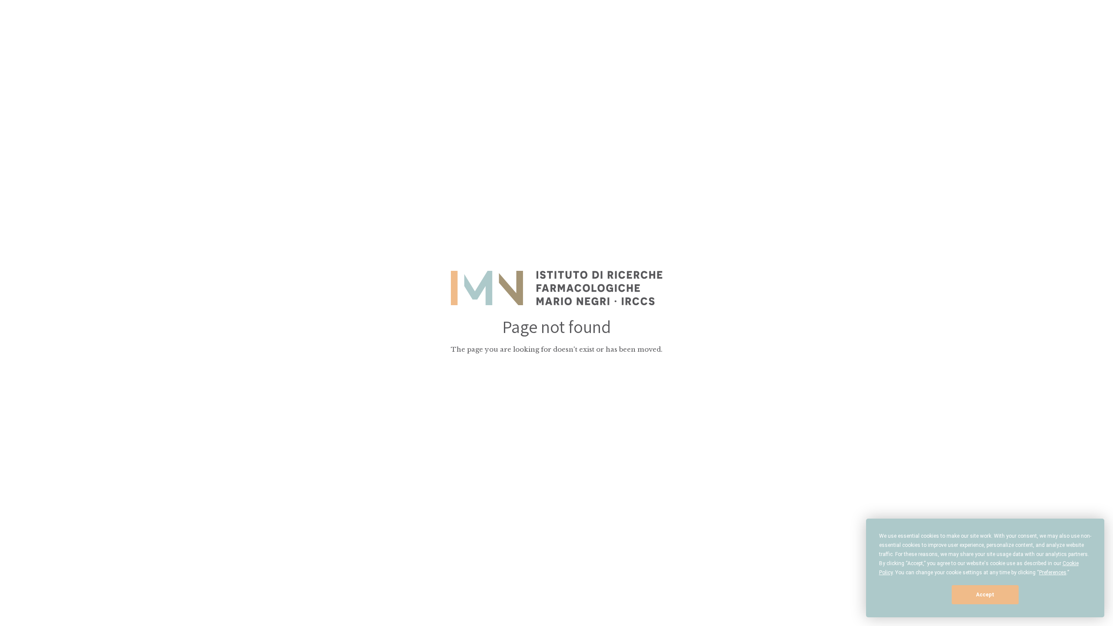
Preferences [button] (1052, 572)
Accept (985, 595)
